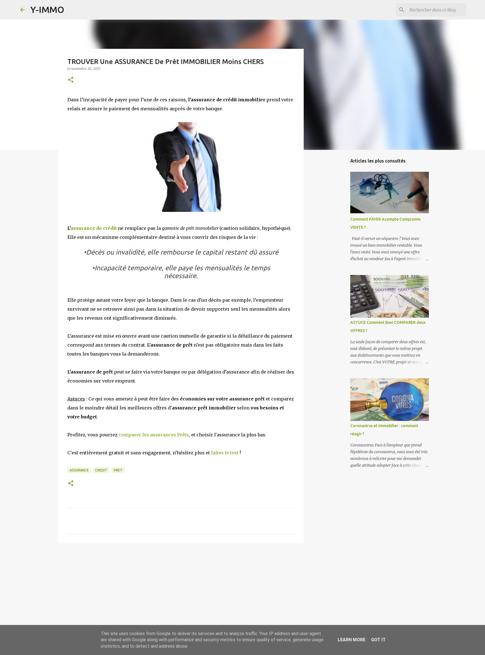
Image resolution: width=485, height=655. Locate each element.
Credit (101, 470)
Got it (378, 639)
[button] (70, 80)
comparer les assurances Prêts (154, 435)
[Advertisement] (181, 591)
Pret (118, 470)
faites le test (225, 452)
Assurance (79, 470)
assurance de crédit (94, 228)
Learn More (351, 639)
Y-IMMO (47, 9)
